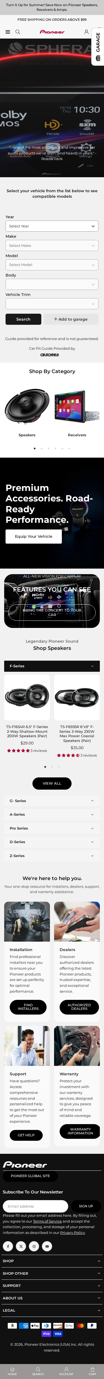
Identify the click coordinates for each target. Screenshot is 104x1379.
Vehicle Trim (18, 294)
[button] (34, 448)
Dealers (67, 949)
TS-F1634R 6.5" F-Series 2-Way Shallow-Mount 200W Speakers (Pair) (27, 731)
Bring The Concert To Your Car (52, 612)
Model (12, 255)
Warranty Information (80, 1131)
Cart (92, 1374)
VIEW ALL (52, 783)
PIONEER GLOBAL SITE (30, 1176)
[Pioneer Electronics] (52, 31)
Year (10, 216)
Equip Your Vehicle (33, 536)
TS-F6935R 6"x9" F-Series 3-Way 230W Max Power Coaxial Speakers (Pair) (77, 733)
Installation (21, 949)
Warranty (69, 1073)
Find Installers (28, 1007)
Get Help (26, 1135)
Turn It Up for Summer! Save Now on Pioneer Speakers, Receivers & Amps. (52, 7)
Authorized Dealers (79, 1007)
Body (11, 275)
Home (12, 1374)
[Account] (87, 31)
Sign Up (86, 1206)
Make (11, 236)
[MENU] (8, 31)
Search (23, 319)
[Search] (18, 31)
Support (18, 1073)
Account (66, 1374)
